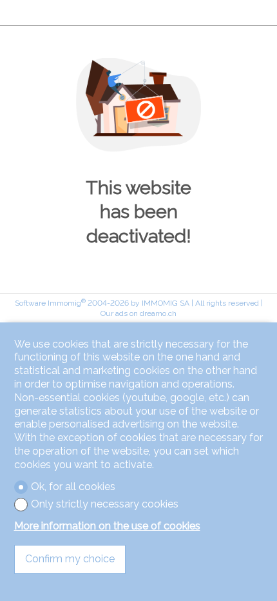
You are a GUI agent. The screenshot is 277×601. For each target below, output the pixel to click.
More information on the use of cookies (107, 526)
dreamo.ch (158, 313)
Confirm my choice (70, 559)
